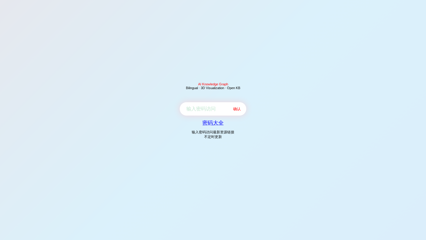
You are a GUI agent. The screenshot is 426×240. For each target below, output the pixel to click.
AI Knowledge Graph (213, 84)
